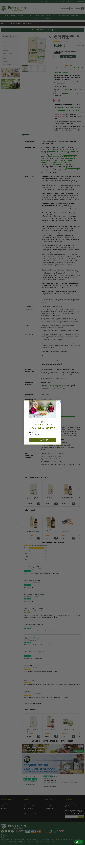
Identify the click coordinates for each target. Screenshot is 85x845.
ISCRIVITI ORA (42, 440)
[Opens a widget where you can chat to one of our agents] (78, 842)
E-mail (31, 432)
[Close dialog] (58, 402)
